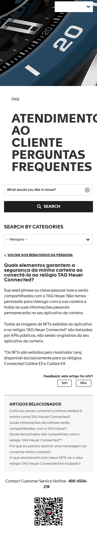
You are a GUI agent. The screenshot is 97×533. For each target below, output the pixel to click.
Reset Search (88, 190)
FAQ (15, 99)
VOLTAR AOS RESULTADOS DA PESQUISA (40, 255)
